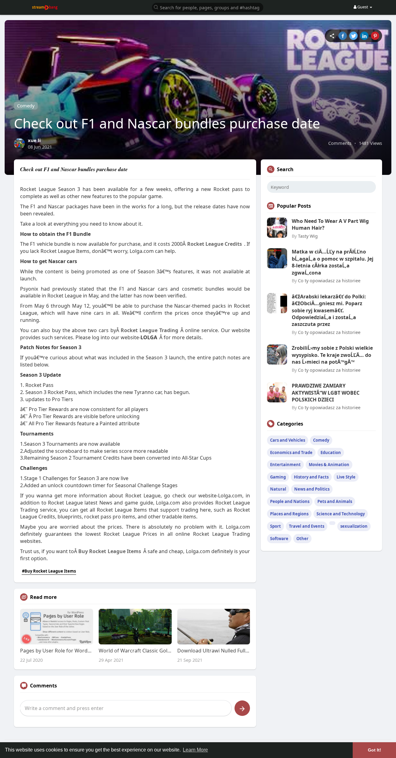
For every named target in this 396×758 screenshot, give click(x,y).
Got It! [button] (374, 749)
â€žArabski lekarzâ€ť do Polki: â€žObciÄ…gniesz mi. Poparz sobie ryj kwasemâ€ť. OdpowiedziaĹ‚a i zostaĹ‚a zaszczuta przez (329, 310)
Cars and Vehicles (287, 440)
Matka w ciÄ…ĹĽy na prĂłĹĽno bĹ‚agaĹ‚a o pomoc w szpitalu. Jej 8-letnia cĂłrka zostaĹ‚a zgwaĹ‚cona (332, 262)
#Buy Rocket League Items (49, 571)
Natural (278, 489)
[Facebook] (342, 36)
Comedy (26, 105)
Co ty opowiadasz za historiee (329, 280)
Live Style (346, 477)
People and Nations (289, 501)
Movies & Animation (329, 464)
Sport (275, 526)
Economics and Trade (291, 452)
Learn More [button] (195, 749)
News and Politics (311, 489)
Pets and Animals (334, 501)
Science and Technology (340, 514)
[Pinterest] (375, 36)
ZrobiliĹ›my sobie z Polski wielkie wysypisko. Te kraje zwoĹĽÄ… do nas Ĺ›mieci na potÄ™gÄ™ (332, 354)
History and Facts (311, 477)
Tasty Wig (308, 236)
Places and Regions (289, 514)
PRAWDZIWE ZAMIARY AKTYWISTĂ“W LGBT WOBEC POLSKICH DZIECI (325, 392)
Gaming (278, 477)
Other (302, 538)
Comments (339, 143)
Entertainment (285, 464)
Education (331, 452)
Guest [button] (362, 7)
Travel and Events (306, 526)
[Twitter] (353, 36)
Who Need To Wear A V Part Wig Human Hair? (330, 224)
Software (279, 538)
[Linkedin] (364, 36)
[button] (207, 7)
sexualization (354, 526)
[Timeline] (332, 36)
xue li (34, 140)
